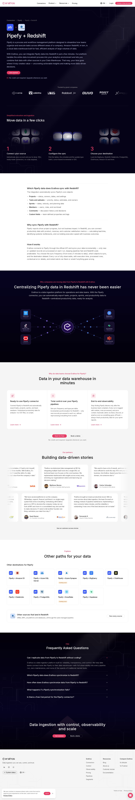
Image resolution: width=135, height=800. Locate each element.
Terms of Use (118, 790)
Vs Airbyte (123, 762)
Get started (13, 73)
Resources (63, 3)
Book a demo (75, 436)
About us (106, 766)
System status (11, 772)
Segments (89, 779)
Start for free (59, 436)
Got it (47, 793)
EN (104, 3)
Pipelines (89, 776)
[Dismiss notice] (52, 793)
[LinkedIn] (4, 767)
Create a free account (124, 3)
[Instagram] (9, 767)
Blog (104, 762)
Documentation (108, 773)
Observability (90, 769)
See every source (115, 616)
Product (52, 3)
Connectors (41, 3)
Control (88, 766)
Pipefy (20, 20)
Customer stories (109, 769)
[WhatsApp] (13, 767)
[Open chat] (130, 795)
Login (111, 3)
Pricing (74, 3)
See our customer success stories (67, 528)
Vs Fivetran (124, 766)
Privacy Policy (128, 790)
